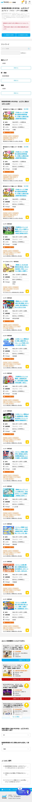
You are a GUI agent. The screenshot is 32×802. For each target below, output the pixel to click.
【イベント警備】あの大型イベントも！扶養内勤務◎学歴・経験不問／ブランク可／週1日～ (21, 530)
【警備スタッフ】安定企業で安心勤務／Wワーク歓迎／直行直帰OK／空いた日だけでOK (22, 304)
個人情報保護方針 (17, 796)
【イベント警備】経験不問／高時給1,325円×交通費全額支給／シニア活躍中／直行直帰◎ (21, 455)
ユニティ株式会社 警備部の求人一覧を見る (12, 255)
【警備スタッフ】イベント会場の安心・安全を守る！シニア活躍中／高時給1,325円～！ (21, 492)
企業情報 (10, 795)
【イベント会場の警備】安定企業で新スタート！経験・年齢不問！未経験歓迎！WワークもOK (22, 606)
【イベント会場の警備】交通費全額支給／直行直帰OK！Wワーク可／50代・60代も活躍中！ (21, 568)
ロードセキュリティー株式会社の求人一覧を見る (13, 292)
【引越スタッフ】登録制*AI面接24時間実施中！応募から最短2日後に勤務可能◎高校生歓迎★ (21, 116)
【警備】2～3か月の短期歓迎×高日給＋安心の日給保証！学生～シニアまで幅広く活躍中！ (22, 268)
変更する (16, 68)
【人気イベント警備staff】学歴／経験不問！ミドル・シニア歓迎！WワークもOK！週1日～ (22, 342)
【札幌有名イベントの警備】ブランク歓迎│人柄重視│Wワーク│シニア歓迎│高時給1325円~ (22, 230)
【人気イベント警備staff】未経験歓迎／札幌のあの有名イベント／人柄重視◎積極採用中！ (22, 417)
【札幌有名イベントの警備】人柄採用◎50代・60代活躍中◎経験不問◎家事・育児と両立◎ (21, 380)
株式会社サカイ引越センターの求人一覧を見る (13, 141)
